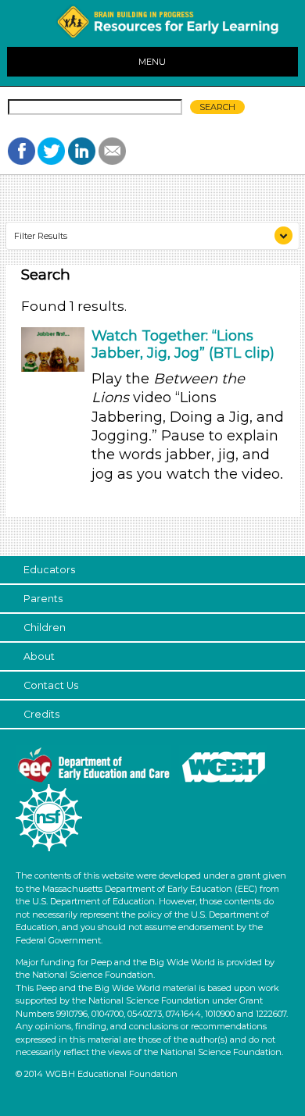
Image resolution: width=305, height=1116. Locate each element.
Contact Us (50, 685)
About (39, 656)
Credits (41, 714)
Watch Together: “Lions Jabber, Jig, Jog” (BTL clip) (183, 344)
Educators (49, 570)
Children (44, 627)
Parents (43, 598)
